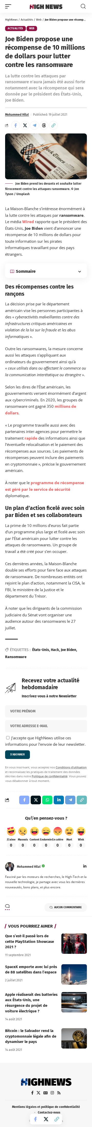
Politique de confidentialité (49, 776)
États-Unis (40, 650)
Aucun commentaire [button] (68, 907)
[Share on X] (25, 125)
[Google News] (45, 1093)
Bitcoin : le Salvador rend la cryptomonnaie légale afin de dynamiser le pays (30, 1036)
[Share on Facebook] (15, 125)
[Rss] (59, 1093)
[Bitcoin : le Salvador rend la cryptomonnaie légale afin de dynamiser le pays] (74, 1038)
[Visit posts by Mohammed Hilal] (9, 866)
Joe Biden (68, 650)
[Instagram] (52, 1093)
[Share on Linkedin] (59, 800)
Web (39, 19)
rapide (31, 438)
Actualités (27, 19)
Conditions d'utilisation (71, 767)
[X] (38, 1093)
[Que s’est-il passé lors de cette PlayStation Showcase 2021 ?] (74, 943)
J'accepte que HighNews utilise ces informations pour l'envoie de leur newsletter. (45, 741)
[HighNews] (46, 6)
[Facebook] (32, 1093)
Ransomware (16, 657)
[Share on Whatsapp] (47, 800)
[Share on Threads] (44, 125)
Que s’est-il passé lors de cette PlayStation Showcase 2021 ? (29, 941)
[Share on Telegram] (34, 125)
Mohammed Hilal (17, 114)
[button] (9, 6)
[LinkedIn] (85, 866)
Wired (28, 221)
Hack (55, 650)
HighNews (11, 19)
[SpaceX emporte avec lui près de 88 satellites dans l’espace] (74, 974)
